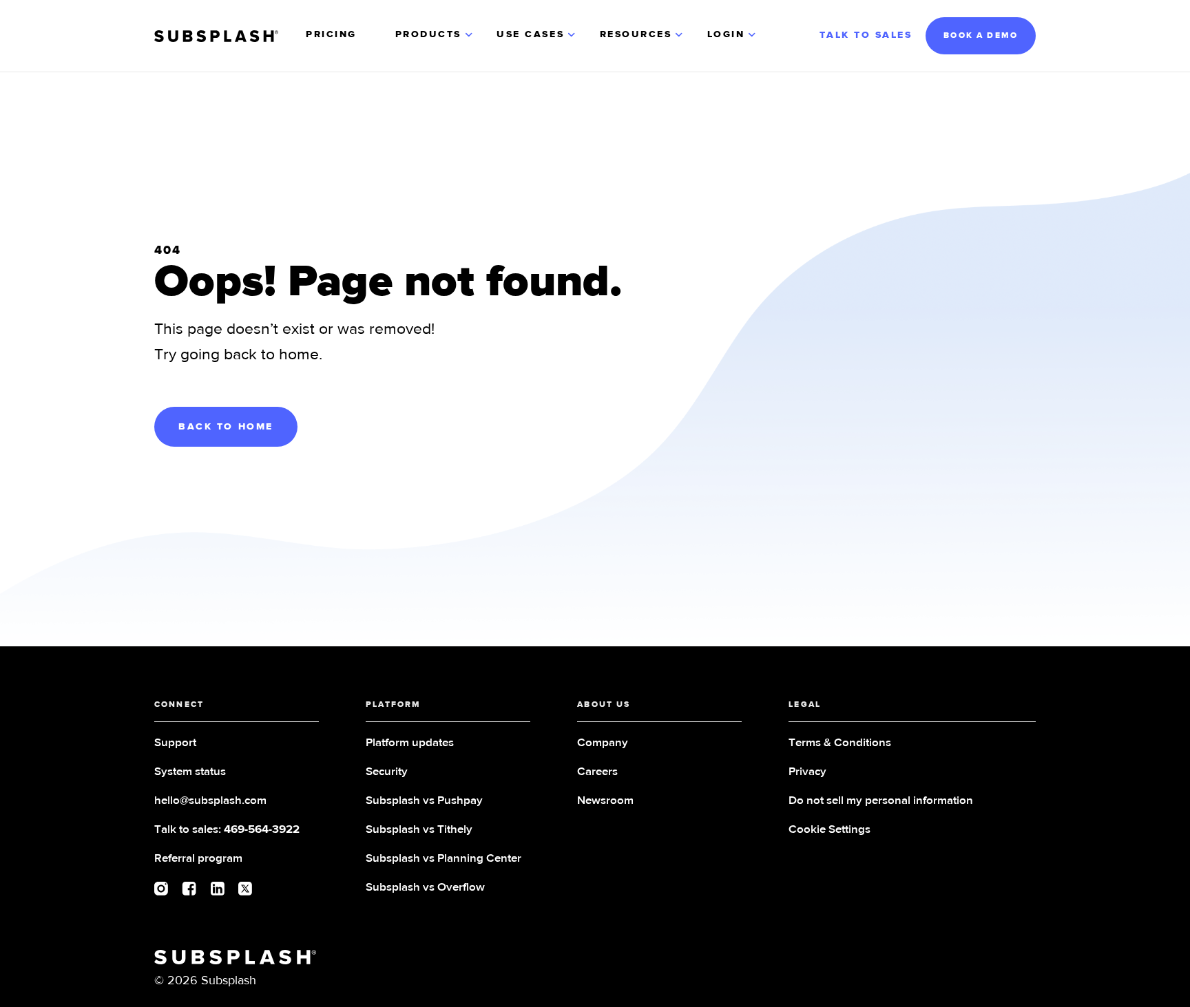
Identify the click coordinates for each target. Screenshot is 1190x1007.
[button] (435, 36)
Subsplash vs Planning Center (443, 859)
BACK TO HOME (225, 427)
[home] (216, 36)
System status (190, 772)
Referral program (198, 859)
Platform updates (410, 743)
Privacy (807, 772)
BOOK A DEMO (980, 36)
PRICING (331, 34)
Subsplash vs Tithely (419, 830)
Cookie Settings (829, 830)
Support (175, 743)
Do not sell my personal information (881, 801)
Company (602, 743)
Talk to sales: (227, 830)
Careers (597, 772)
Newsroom (605, 801)
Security (387, 772)
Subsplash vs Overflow (425, 887)
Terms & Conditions (840, 743)
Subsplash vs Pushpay (424, 801)
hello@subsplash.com (210, 801)
